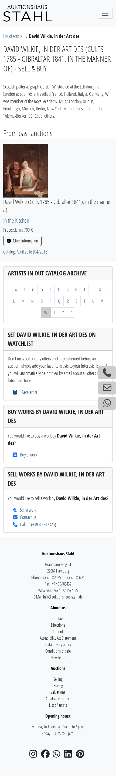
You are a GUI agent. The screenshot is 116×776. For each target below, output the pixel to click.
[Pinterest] (81, 755)
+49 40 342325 (43, 524)
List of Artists (13, 36)
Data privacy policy (58, 644)
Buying (58, 686)
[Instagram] (34, 755)
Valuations (58, 692)
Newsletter (58, 657)
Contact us (28, 517)
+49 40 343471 (75, 577)
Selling (58, 679)
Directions (58, 625)
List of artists (58, 705)
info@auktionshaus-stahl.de (63, 597)
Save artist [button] (28, 392)
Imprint (58, 631)
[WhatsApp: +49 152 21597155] (107, 403)
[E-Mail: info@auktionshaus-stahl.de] (107, 388)
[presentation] (25, 170)
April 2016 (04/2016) (33, 251)
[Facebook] (46, 755)
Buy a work (28, 454)
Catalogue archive (58, 699)
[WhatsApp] (58, 755)
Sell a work (28, 510)
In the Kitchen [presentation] (16, 220)
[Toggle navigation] (105, 13)
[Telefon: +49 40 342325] (107, 372)
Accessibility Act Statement (58, 638)
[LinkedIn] (69, 755)
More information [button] (25, 241)
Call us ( (26, 524)
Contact (58, 619)
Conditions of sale (58, 651)
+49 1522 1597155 (65, 590)
